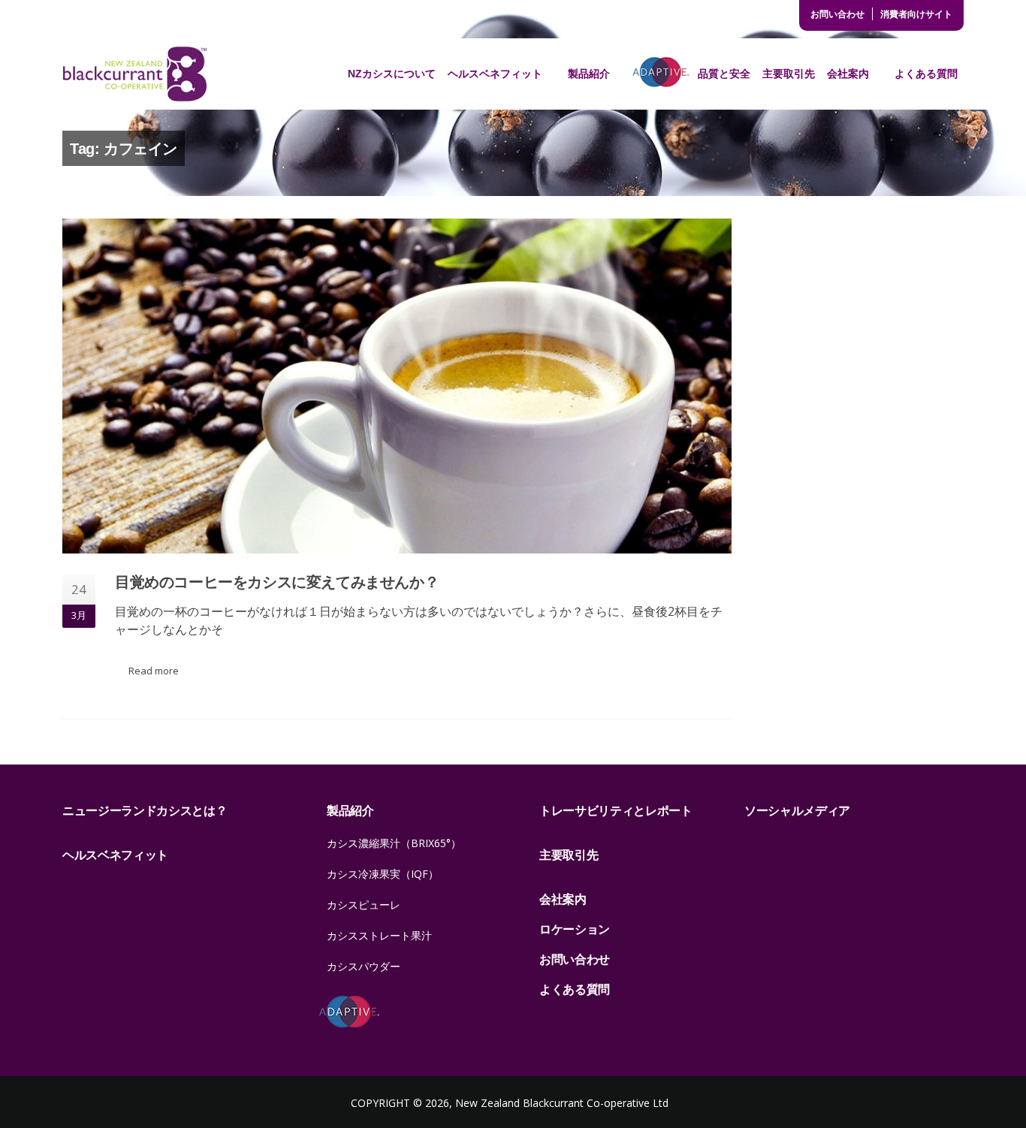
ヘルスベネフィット (495, 74)
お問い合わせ (837, 14)
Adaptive (660, 74)
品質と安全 (724, 74)
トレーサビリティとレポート (616, 810)
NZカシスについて (392, 74)
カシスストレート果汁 (379, 935)
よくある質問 (926, 74)
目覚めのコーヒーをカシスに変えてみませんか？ (277, 582)
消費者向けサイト (916, 14)
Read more (153, 670)
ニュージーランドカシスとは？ (145, 810)
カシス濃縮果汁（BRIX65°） (394, 843)
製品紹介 (589, 74)
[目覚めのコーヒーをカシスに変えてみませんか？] (397, 386)
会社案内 (848, 74)
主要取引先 (788, 74)
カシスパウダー (363, 966)
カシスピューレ (363, 904)
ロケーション (574, 929)
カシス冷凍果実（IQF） (383, 874)
